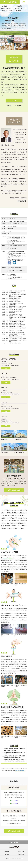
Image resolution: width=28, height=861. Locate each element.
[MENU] (24, 2)
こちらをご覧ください (20, 770)
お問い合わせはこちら (14, 490)
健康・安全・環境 (7, 11)
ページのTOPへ (15, 842)
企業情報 (7, 851)
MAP (6, 368)
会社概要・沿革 (6, 8)
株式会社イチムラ (14, 847)
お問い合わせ (21, 854)
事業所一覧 (19, 8)
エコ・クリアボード (8, 558)
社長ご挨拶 (19, 6)
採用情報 (18, 11)
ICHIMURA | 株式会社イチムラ (10, 2)
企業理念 (4, 6)
